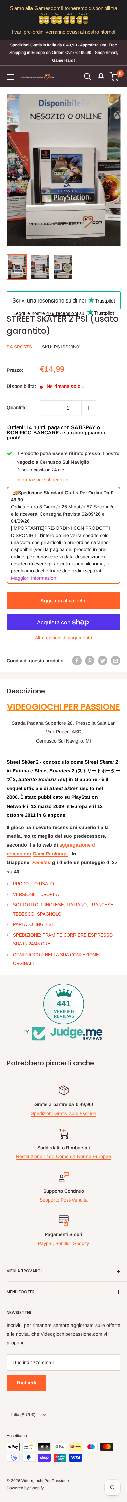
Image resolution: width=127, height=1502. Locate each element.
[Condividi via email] (115, 660)
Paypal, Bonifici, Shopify (63, 1243)
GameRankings (50, 853)
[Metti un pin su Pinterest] (89, 660)
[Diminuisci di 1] (47, 408)
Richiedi (26, 1382)
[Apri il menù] (10, 77)
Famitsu (41, 862)
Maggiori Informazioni (34, 578)
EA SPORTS (19, 346)
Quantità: (17, 407)
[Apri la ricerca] (87, 76)
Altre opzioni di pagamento (63, 637)
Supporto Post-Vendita (64, 1200)
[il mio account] (101, 76)
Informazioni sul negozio (42, 479)
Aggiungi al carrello (63, 600)
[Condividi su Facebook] (77, 660)
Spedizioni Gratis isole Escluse (63, 1113)
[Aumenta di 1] (89, 408)
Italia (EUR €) (22, 1414)
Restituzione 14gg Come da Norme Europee (63, 1156)
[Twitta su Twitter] (102, 660)
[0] (114, 76)
